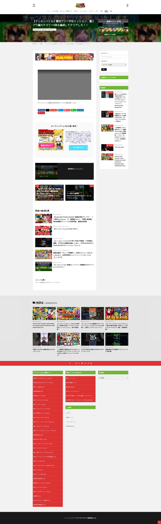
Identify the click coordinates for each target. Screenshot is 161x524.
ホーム (49, 11)
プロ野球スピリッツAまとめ (42, 413)
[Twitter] (47, 110)
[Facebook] (41, 110)
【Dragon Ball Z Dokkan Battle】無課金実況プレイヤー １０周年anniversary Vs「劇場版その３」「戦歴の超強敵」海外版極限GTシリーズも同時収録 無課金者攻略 (73, 219)
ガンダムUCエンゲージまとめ (43, 491)
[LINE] (73, 110)
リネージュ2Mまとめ (40, 474)
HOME (35, 43)
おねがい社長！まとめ (41, 439)
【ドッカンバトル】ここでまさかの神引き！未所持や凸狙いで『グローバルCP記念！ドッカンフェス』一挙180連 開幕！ (68, 326)
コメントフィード (71, 421)
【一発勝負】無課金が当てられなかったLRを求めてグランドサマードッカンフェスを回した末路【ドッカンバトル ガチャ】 (68, 352)
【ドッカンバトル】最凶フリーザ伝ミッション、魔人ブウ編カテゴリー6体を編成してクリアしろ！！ (68, 43)
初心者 (75, 11)
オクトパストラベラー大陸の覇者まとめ (45, 456)
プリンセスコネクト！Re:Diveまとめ (44, 465)
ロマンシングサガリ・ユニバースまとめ (45, 430)
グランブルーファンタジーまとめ (43, 443)
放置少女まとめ (39, 435)
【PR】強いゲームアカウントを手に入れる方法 (80, 400)
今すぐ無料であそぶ (78, 147)
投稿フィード (69, 417)
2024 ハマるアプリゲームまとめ (43, 378)
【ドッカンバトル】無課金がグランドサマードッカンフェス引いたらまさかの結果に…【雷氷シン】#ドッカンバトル (92, 325)
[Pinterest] (41, 113)
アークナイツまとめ (40, 404)
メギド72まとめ (39, 469)
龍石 (102, 11)
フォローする (75, 171)
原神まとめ (38, 496)
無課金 (106, 11)
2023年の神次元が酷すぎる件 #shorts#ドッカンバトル (92, 350)
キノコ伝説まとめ (39, 387)
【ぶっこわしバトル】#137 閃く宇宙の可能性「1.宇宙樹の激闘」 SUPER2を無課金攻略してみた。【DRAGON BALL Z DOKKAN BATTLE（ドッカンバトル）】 (73, 243)
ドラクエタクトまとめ (41, 448)
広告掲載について (72, 382)
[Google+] (53, 110)
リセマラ (91, 11)
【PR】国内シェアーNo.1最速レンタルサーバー (80, 395)
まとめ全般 (55, 11)
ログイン (50, 282)
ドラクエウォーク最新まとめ (42, 500)
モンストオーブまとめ (41, 487)
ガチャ (97, 11)
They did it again (119, 147)
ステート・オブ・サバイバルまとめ (44, 422)
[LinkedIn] (80, 110)
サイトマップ (71, 378)
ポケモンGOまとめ (40, 461)
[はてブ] (60, 110)
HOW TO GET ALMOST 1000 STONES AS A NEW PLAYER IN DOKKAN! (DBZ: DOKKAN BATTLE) (120, 161)
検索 (104, 69)
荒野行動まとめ (39, 391)
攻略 (111, 11)
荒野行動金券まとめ (40, 478)
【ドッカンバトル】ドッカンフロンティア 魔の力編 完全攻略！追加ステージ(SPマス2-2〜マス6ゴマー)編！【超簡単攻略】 (116, 326)
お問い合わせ (71, 387)
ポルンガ (62, 11)
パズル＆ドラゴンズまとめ (42, 417)
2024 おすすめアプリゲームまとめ (44, 382)
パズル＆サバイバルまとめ (42, 426)
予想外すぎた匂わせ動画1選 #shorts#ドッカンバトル (44, 350)
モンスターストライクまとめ (42, 408)
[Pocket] (67, 110)
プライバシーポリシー (73, 391)
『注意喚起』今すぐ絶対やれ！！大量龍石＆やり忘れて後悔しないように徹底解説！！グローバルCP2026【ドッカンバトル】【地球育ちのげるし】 (120, 134)
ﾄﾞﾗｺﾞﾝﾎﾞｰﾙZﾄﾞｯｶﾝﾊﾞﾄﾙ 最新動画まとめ (85, 518)
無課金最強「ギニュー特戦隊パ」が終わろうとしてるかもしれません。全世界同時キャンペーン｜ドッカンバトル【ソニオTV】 (72, 255)
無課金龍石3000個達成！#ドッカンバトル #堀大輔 (116, 350)
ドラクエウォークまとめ (41, 400)
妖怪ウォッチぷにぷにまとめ (42, 483)
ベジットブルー (83, 11)
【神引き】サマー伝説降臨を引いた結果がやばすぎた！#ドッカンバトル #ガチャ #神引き (120, 117)
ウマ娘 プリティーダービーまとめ (44, 452)
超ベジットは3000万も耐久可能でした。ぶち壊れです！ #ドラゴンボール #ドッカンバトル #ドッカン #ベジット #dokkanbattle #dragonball (120, 100)
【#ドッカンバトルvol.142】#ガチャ (65, 229)
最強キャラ (69, 11)
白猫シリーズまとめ (40, 395)
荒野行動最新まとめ (40, 504)
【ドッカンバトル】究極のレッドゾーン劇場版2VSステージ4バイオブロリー (73, 266)
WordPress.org (70, 426)
